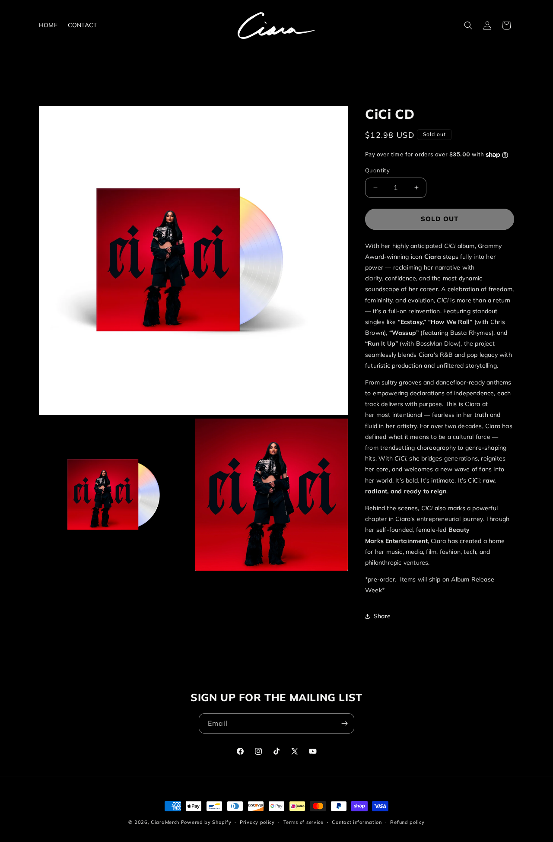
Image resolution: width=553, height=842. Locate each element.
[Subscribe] (344, 723)
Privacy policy (257, 822)
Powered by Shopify (206, 822)
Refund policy (407, 822)
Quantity (377, 170)
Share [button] (382, 616)
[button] (468, 25)
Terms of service (303, 822)
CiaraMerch (165, 822)
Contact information (356, 822)
